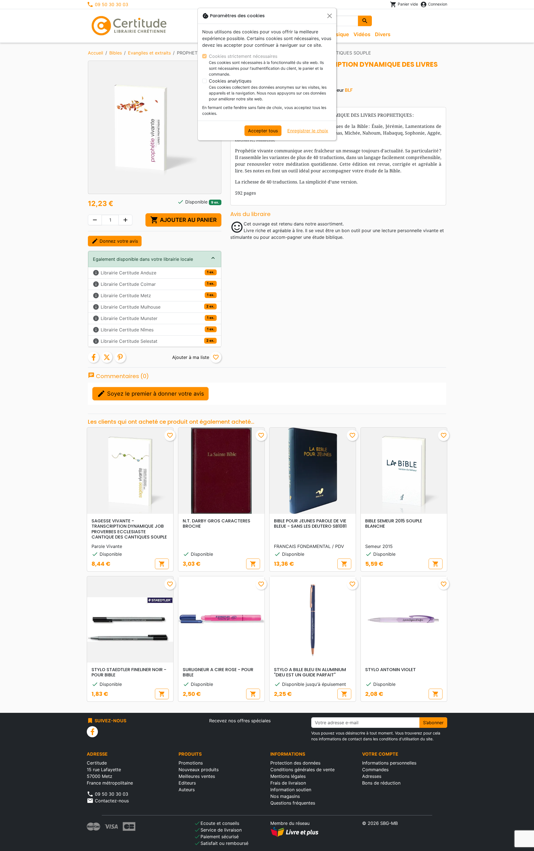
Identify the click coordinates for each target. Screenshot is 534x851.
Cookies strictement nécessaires (243, 56)
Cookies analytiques (230, 81)
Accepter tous (263, 130)
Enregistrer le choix (307, 130)
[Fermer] (329, 15)
